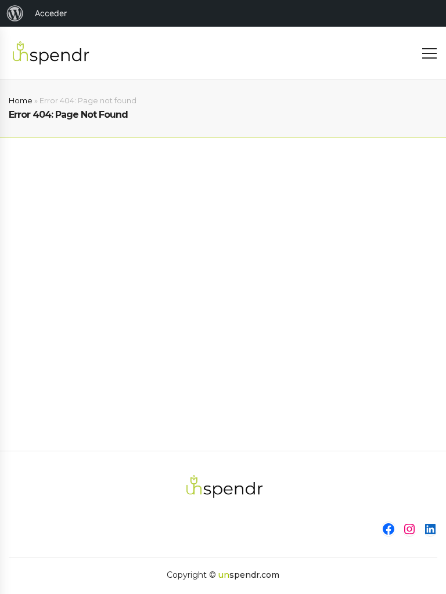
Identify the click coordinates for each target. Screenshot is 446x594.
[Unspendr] (49, 52)
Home (21, 100)
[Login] (406, 53)
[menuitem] (15, 13)
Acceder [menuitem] (51, 13)
